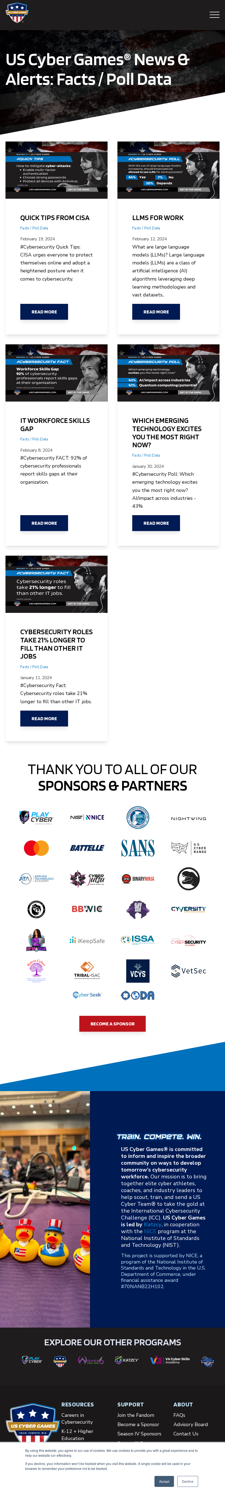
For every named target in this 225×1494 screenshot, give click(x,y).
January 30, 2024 (148, 466)
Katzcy (153, 1224)
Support (130, 1404)
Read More (44, 312)
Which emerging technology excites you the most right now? (167, 432)
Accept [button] (164, 1481)
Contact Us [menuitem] (185, 1433)
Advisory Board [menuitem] (190, 1424)
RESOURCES (77, 1404)
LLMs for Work (158, 217)
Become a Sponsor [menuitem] (138, 1424)
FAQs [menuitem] (179, 1415)
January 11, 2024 (36, 678)
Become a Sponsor (113, 1023)
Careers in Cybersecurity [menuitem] (77, 1418)
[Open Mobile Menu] (215, 15)
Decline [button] (187, 1481)
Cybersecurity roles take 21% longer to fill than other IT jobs (56, 643)
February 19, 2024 (37, 239)
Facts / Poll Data (34, 228)
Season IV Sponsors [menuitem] (139, 1433)
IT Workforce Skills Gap (55, 424)
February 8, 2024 (36, 450)
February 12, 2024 (149, 239)
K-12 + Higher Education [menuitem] (77, 1434)
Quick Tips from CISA (54, 217)
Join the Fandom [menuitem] (135, 1415)
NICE (150, 1231)
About (183, 1404)
